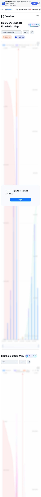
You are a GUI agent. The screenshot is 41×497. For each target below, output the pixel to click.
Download (34, 9)
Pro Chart (21, 37)
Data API (8, 37)
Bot (17, 9)
